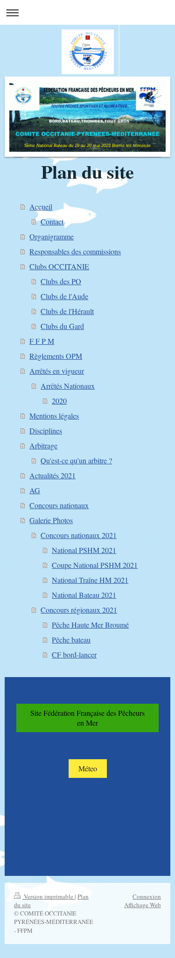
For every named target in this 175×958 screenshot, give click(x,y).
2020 (59, 401)
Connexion (147, 896)
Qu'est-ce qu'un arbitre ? (76, 460)
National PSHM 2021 (84, 550)
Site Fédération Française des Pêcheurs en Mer (87, 718)
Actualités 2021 (52, 475)
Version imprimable (48, 896)
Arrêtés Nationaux (68, 386)
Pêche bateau (71, 639)
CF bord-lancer (74, 654)
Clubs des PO (61, 281)
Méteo (87, 768)
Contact (52, 221)
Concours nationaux (59, 505)
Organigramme (51, 236)
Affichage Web (142, 905)
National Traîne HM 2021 (90, 580)
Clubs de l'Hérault (67, 311)
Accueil (40, 206)
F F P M (41, 341)
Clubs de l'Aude (64, 296)
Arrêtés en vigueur (56, 371)
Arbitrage (43, 445)
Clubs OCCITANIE (59, 266)
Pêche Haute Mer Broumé (90, 624)
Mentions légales (54, 415)
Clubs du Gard (62, 326)
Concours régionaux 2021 (79, 610)
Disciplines (45, 430)
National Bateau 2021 (84, 595)
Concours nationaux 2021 (79, 535)
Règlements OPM (55, 356)
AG (34, 490)
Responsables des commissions (75, 251)
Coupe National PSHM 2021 (95, 565)
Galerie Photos (51, 520)
